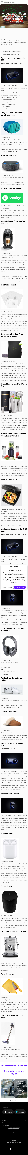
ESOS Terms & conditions (6, 1132)
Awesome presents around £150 (11, 54)
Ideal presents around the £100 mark (12, 51)
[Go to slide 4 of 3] (17, 1100)
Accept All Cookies (19, 587)
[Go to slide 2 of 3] (12, 1100)
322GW (20, 827)
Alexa (9, 773)
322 (25, 620)
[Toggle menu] (2, 2)
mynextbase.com (17, 109)
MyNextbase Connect (14, 785)
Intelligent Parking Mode (8, 104)
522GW (5, 829)
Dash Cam (16, 93)
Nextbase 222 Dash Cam (11, 63)
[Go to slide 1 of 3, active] (10, 1100)
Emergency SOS (5, 776)
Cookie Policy (14, 1135)
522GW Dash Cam (21, 771)
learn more (14, 582)
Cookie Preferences (7, 587)
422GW (25, 827)
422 (2, 622)
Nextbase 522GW (8, 749)
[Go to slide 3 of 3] (15, 1100)
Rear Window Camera (15, 815)
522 (5, 622)
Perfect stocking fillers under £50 (11, 48)
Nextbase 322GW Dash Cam (13, 534)
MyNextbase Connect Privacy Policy (20, 1132)
